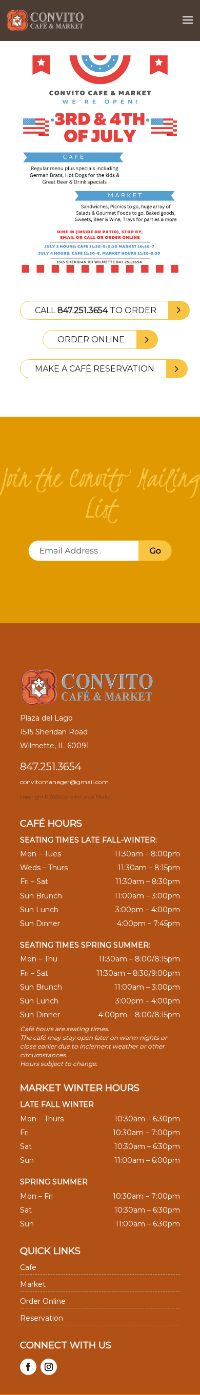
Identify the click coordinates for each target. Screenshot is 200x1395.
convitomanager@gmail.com (64, 782)
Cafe (28, 1267)
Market (33, 1284)
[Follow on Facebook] (28, 1367)
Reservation (41, 1318)
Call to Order (95, 310)
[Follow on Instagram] (49, 1367)
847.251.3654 (51, 767)
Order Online (91, 339)
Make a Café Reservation (94, 369)
